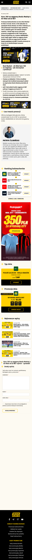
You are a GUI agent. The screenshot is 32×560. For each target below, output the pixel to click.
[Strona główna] (16, 2)
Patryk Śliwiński (11, 140)
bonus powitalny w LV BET (9, 41)
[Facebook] (9, 519)
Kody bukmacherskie (16, 543)
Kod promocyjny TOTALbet (16, 555)
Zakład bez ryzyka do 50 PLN (14, 180)
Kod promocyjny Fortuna (16, 557)
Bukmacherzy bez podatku (16, 534)
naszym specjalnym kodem (11, 75)
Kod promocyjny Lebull (16, 553)
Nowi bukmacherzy (16, 536)
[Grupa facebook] (18, 519)
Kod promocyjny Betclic (16, 548)
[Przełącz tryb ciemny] (29, 2)
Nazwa (4, 391)
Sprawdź (26, 174)
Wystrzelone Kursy (16, 8)
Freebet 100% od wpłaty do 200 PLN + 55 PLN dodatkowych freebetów (15, 187)
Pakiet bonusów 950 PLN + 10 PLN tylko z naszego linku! (15, 193)
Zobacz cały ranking (16, 198)
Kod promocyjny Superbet (16, 550)
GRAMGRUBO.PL (5, 8)
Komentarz (5, 375)
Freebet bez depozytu (16, 531)
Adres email (6, 397)
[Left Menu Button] (2, 2)
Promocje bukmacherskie (16, 527)
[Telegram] (13, 519)
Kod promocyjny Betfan (16, 546)
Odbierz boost (16, 309)
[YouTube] (22, 519)
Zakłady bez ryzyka (16, 529)
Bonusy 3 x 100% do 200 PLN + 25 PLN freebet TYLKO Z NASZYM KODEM (14, 174)
